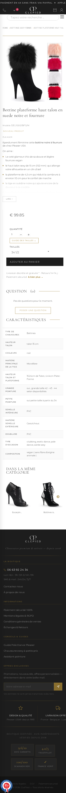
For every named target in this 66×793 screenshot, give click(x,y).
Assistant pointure (14, 656)
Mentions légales (17, 783)
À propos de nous (14, 592)
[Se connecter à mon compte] (61, 10)
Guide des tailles (22, 240)
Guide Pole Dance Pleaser (19, 645)
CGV (32, 783)
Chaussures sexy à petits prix (21, 650)
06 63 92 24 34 (17, 569)
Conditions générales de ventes (22, 621)
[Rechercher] (54, 17)
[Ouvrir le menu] (62, 17)
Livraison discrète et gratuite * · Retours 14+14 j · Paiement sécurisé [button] (32, 275)
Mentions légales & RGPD (19, 615)
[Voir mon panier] (12, 10)
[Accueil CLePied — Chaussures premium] (33, 539)
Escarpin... (17, 512)
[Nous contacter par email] (54, 10)
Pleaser (7, 137)
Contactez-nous (13, 586)
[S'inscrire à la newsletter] (58, 687)
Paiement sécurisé (48, 783)
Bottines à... (49, 512)
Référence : (7, 126)
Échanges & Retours (16, 627)
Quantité (16, 229)
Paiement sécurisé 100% (18, 610)
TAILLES (15, 246)
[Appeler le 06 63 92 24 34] (4, 10)
